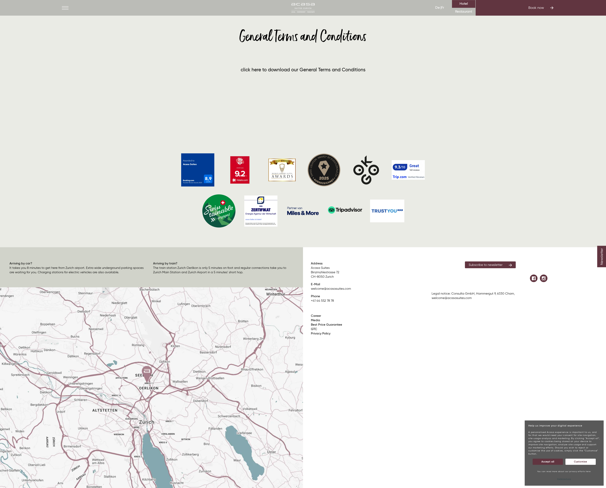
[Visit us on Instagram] (543, 278)
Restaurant (463, 11)
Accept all (547, 462)
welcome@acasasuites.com (331, 288)
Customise (580, 462)
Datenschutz (564, 479)
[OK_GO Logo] (366, 170)
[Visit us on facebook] (534, 278)
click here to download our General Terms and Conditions (303, 70)
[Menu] (65, 7)
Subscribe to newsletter (485, 265)
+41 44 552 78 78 (322, 300)
